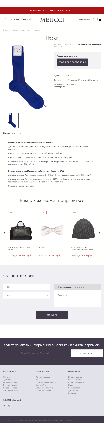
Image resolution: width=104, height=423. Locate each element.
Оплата (6, 377)
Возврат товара (10, 385)
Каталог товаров (43, 377)
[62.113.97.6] (52, 19)
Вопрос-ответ (74, 388)
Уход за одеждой (10, 390)
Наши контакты (75, 380)
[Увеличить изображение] (46, 105)
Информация (10, 371)
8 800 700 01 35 (22, 19)
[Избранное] (93, 19)
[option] (26, 77)
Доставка (7, 380)
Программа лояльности (46, 382)
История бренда (75, 377)
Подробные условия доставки (21, 186)
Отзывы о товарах (44, 390)
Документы (73, 390)
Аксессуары (71, 84)
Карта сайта (41, 385)
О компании (74, 371)
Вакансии (72, 393)
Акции (38, 380)
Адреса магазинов (76, 382)
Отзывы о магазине (44, 388)
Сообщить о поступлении (72, 62)
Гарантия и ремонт (11, 382)
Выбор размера (10, 388)
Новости (72, 385)
